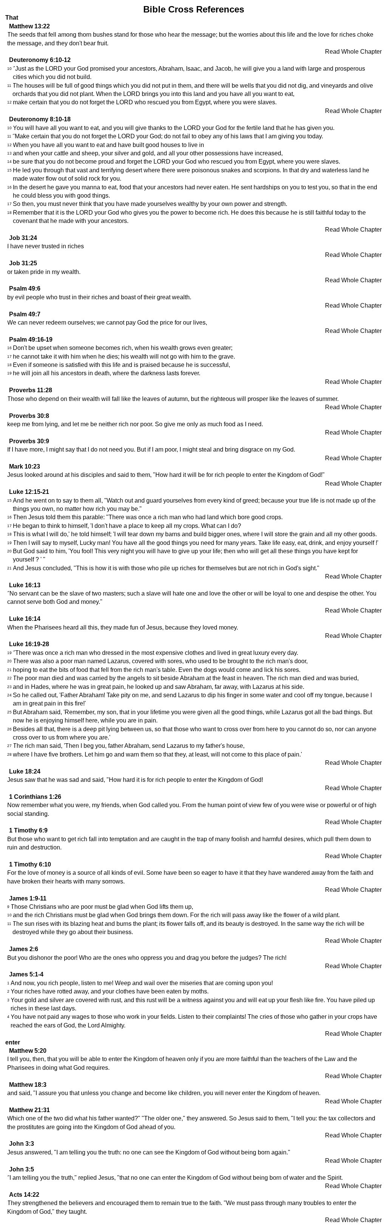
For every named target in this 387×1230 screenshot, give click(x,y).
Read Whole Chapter (353, 51)
